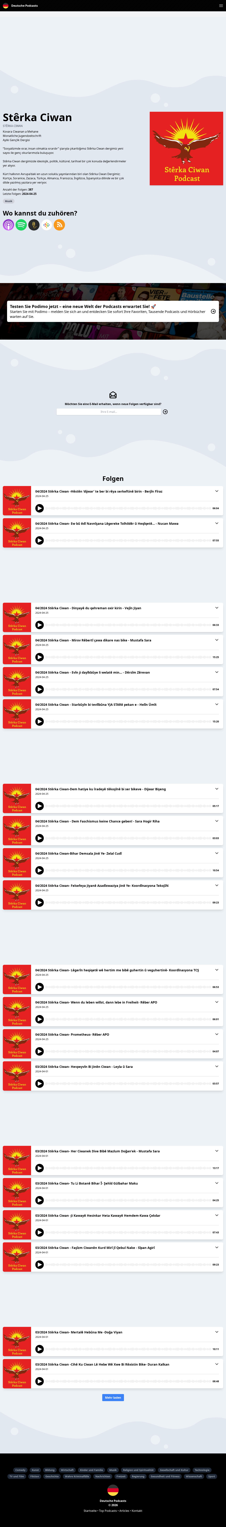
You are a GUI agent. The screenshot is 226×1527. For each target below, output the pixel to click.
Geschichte (52, 1476)
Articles (124, 1511)
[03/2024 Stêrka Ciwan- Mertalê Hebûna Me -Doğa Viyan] (17, 1341)
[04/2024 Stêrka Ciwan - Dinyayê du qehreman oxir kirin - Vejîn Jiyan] (17, 617)
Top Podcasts (108, 1511)
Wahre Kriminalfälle (77, 1476)
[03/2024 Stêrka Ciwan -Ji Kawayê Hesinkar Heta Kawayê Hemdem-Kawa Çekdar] (17, 1225)
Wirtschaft (67, 1470)
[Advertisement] (113, 41)
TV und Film (17, 1476)
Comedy (20, 1470)
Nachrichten (102, 1476)
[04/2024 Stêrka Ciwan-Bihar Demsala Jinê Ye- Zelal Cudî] (17, 862)
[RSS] (59, 225)
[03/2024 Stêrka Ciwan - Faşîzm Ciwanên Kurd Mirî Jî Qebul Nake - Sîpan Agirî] (17, 1257)
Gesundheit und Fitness (165, 1476)
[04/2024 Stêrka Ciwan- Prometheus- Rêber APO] (17, 1043)
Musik (8, 201)
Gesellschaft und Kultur (174, 1470)
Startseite (90, 1511)
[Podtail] (34, 225)
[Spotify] (21, 225)
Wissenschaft (194, 1476)
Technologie (202, 1470)
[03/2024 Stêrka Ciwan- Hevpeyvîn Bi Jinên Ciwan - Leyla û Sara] (17, 1076)
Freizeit (121, 1476)
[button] (221, 6)
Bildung (50, 1470)
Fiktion (34, 1476)
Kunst (35, 1470)
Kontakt (137, 1511)
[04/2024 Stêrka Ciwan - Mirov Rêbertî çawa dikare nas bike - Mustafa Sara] (17, 649)
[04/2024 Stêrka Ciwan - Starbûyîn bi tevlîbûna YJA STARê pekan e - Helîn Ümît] (17, 714)
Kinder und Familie (91, 1470)
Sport (211, 1476)
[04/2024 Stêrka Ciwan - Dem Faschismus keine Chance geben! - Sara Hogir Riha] (17, 830)
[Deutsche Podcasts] (113, 1490)
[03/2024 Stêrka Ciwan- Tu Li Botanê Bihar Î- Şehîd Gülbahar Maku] (17, 1192)
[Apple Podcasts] (8, 225)
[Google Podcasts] (46, 225)
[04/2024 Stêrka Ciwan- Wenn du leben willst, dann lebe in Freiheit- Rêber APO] (17, 1011)
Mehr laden (113, 1398)
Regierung (138, 1476)
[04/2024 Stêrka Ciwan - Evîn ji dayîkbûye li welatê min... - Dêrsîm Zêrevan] (17, 681)
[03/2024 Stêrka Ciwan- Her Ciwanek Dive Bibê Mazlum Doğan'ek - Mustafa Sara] (17, 1160)
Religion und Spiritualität (138, 1470)
